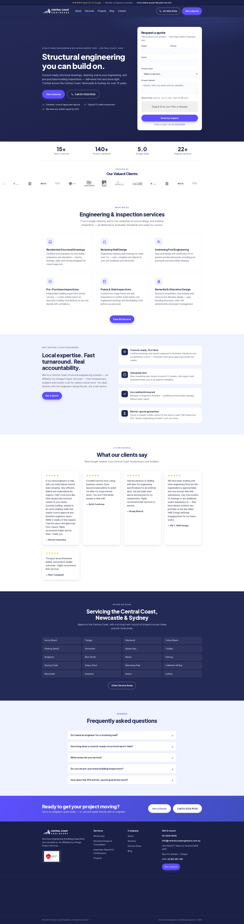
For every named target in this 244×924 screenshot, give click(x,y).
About (78, 11)
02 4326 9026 (170, 11)
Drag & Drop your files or (169, 106)
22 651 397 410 (175, 859)
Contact (122, 11)
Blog (112, 11)
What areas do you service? (86, 757)
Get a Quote (192, 11)
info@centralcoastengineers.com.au (181, 840)
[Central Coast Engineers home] (56, 11)
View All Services (122, 319)
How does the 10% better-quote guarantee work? (99, 779)
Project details (148, 80)
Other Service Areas (122, 685)
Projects (102, 11)
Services (89, 11)
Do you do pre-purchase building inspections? (97, 768)
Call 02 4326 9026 (85, 94)
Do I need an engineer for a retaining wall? (94, 735)
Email (143, 57)
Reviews (132, 841)
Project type (147, 68)
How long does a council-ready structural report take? (102, 746)
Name (144, 46)
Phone (173, 46)
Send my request (170, 118)
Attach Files (165, 98)
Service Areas (134, 846)
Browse (183, 106)
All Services (99, 836)
